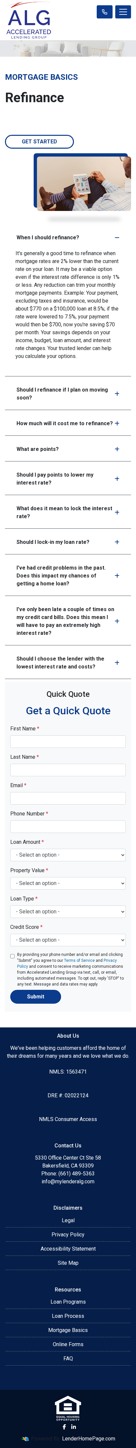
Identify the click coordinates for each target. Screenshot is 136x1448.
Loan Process (68, 1316)
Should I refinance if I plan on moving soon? (62, 394)
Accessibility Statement (68, 1249)
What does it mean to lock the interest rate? (64, 512)
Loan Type (24, 899)
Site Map (68, 1263)
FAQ (68, 1358)
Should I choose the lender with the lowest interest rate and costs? (60, 663)
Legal (68, 1220)
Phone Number (29, 814)
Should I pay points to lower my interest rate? (55, 479)
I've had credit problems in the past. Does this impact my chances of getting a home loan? (61, 576)
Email (18, 785)
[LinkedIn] (73, 1427)
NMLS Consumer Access (68, 1119)
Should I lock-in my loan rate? (53, 542)
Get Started (39, 141)
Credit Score (26, 927)
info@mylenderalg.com (68, 1181)
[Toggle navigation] (123, 11)
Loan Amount (27, 842)
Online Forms (68, 1344)
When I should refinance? (48, 237)
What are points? (38, 449)
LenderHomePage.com (88, 1438)
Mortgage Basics (68, 1330)
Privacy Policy (68, 1234)
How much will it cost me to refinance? (65, 423)
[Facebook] (64, 1427)
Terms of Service (79, 960)
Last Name (24, 757)
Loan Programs (68, 1302)
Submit (35, 996)
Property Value (29, 870)
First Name (24, 728)
